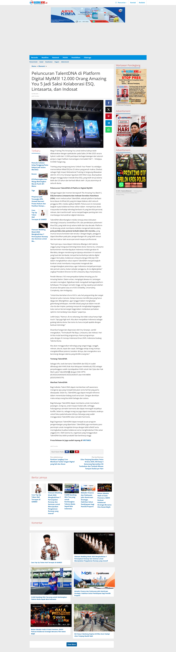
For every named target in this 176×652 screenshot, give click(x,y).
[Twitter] (72, 451)
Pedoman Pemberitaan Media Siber (127, 193)
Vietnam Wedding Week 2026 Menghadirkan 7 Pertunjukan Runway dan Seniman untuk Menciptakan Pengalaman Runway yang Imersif (91, 559)
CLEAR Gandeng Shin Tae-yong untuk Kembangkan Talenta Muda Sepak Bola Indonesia (70, 502)
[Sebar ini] (108, 103)
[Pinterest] (77, 451)
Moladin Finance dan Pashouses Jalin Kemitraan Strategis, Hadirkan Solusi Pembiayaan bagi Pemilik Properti (87, 499)
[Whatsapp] (108, 130)
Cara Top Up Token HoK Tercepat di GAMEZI (46, 562)
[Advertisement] (88, 40)
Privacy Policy (120, 194)
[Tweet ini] (108, 109)
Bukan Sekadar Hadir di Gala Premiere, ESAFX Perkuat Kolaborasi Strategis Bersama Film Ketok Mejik (48, 631)
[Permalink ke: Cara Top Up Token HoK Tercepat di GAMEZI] (39, 488)
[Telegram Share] (108, 123)
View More (72, 644)
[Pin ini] (108, 116)
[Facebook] (67, 451)
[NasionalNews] (38, 3)
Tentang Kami (138, 191)
